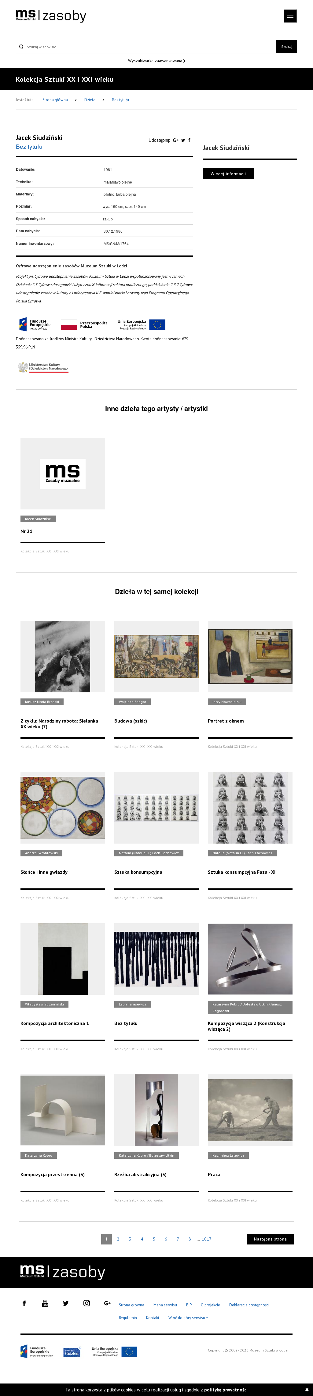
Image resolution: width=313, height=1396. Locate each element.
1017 (207, 1239)
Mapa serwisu (165, 1305)
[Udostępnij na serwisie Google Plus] (176, 140)
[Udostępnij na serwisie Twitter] (183, 140)
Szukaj (286, 46)
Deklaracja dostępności (249, 1305)
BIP (189, 1305)
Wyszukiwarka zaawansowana (155, 60)
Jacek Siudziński (39, 137)
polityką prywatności (226, 1390)
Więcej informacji (228, 174)
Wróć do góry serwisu (188, 1318)
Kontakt (152, 1317)
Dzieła (90, 99)
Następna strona (270, 1239)
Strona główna (55, 99)
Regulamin (128, 1317)
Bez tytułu (120, 99)
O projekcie (210, 1305)
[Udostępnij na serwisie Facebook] (189, 140)
